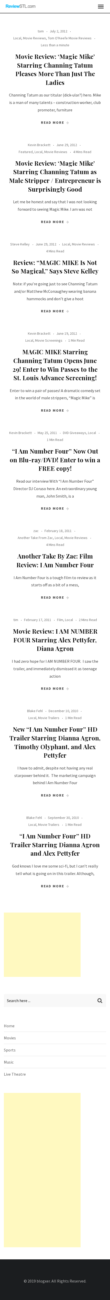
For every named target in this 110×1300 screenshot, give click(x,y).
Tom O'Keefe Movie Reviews (70, 38)
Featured (26, 151)
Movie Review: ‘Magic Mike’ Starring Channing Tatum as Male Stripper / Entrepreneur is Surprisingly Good (55, 176)
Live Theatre (15, 1074)
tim (15, 619)
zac (36, 530)
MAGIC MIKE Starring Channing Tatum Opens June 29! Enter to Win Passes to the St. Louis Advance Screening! (55, 365)
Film (60, 619)
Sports (10, 1050)
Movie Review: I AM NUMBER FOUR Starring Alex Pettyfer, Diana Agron (55, 639)
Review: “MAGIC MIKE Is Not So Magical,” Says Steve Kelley (55, 266)
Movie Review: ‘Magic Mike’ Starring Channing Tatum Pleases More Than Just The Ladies (55, 69)
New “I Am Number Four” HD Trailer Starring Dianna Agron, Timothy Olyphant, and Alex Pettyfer (55, 742)
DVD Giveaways (74, 432)
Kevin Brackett (39, 145)
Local (17, 38)
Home (9, 1025)
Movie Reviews (34, 38)
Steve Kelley (20, 244)
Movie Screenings (48, 340)
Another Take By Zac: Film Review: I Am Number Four (55, 560)
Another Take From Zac (35, 537)
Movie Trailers (48, 717)
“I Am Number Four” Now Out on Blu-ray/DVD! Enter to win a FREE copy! (55, 459)
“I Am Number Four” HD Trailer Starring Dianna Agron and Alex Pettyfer (55, 844)
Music (9, 1062)
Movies (10, 1037)
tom (41, 31)
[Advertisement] (42, 945)
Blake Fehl (35, 711)
